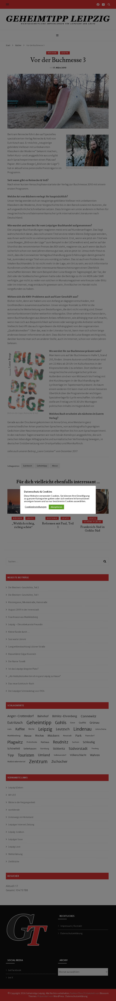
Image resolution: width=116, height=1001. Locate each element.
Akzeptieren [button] (56, 507)
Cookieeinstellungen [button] (36, 507)
